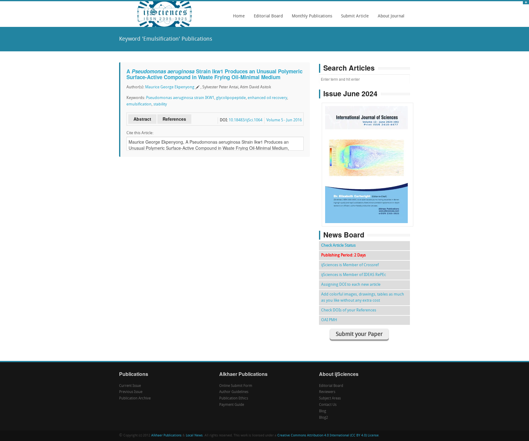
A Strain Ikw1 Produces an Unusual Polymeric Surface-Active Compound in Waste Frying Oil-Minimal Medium (214, 74)
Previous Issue (130, 392)
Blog (322, 411)
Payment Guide (231, 405)
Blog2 (323, 418)
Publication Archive (135, 398)
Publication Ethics (233, 398)
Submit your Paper (359, 334)
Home (239, 16)
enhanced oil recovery (267, 98)
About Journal (389, 18)
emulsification (139, 104)
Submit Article (353, 18)
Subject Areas (330, 398)
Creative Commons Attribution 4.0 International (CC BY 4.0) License (328, 435)
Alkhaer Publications (166, 435)
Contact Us (327, 405)
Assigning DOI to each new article (351, 285)
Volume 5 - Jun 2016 (284, 120)
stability (160, 104)
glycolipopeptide (231, 98)
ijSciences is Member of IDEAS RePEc (353, 275)
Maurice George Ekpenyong (169, 87)
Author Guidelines (233, 392)
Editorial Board (266, 18)
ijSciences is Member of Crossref (350, 265)
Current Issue (130, 386)
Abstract (142, 119)
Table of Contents (367, 147)
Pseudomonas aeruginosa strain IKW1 (180, 98)
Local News (194, 435)
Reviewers (327, 392)
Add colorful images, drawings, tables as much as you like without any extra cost (362, 297)
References (174, 119)
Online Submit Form (235, 386)
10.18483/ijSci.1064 (245, 120)
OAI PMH (329, 320)
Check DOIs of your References (348, 310)
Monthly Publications (310, 18)
